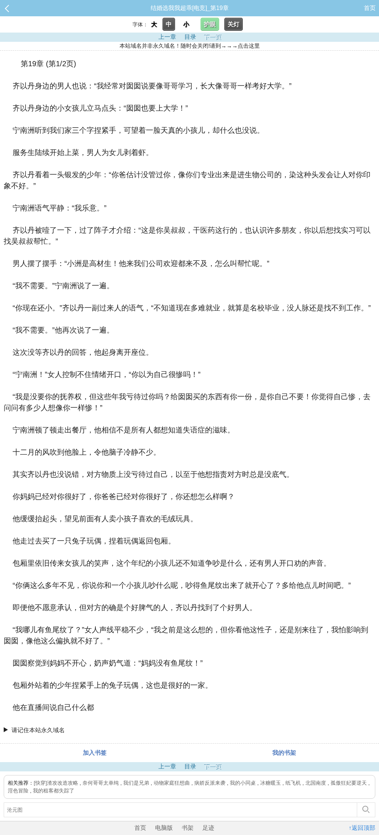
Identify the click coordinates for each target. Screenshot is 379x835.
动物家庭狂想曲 (172, 783)
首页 (370, 8)
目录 (190, 37)
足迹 (208, 828)
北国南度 (315, 783)
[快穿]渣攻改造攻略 (56, 783)
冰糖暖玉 (270, 783)
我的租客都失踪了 (53, 791)
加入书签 (95, 753)
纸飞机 (293, 783)
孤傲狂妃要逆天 (349, 783)
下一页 (212, 37)
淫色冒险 (18, 791)
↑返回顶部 (362, 828)
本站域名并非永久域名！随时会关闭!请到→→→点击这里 (190, 46)
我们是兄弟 (136, 783)
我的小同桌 (243, 783)
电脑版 (164, 828)
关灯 (233, 24)
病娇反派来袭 (209, 783)
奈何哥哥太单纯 (101, 783)
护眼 (210, 24)
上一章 (167, 37)
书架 (188, 828)
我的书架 (284, 753)
